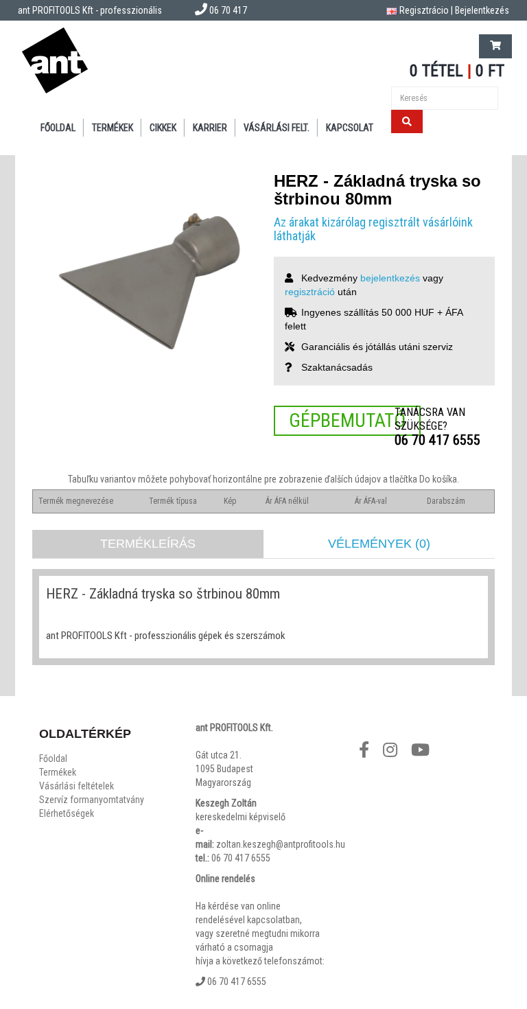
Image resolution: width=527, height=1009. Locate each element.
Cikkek (163, 127)
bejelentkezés (390, 277)
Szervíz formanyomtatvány (91, 799)
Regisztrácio (424, 10)
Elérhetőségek (66, 813)
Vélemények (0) (379, 543)
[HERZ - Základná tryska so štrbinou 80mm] (142, 282)
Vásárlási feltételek (76, 785)
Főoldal (57, 127)
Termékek (112, 127)
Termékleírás (148, 543)
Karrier (210, 127)
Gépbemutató (347, 420)
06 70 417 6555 (437, 440)
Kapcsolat (349, 127)
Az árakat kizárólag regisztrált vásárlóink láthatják (373, 229)
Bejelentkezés (482, 10)
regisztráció (310, 291)
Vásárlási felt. (276, 127)
